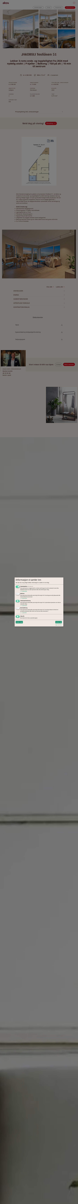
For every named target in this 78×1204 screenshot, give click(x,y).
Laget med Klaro (58, 624)
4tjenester (23, 591)
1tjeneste (23, 612)
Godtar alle (58, 622)
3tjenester (23, 598)
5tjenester (23, 605)
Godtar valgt (19, 622)
